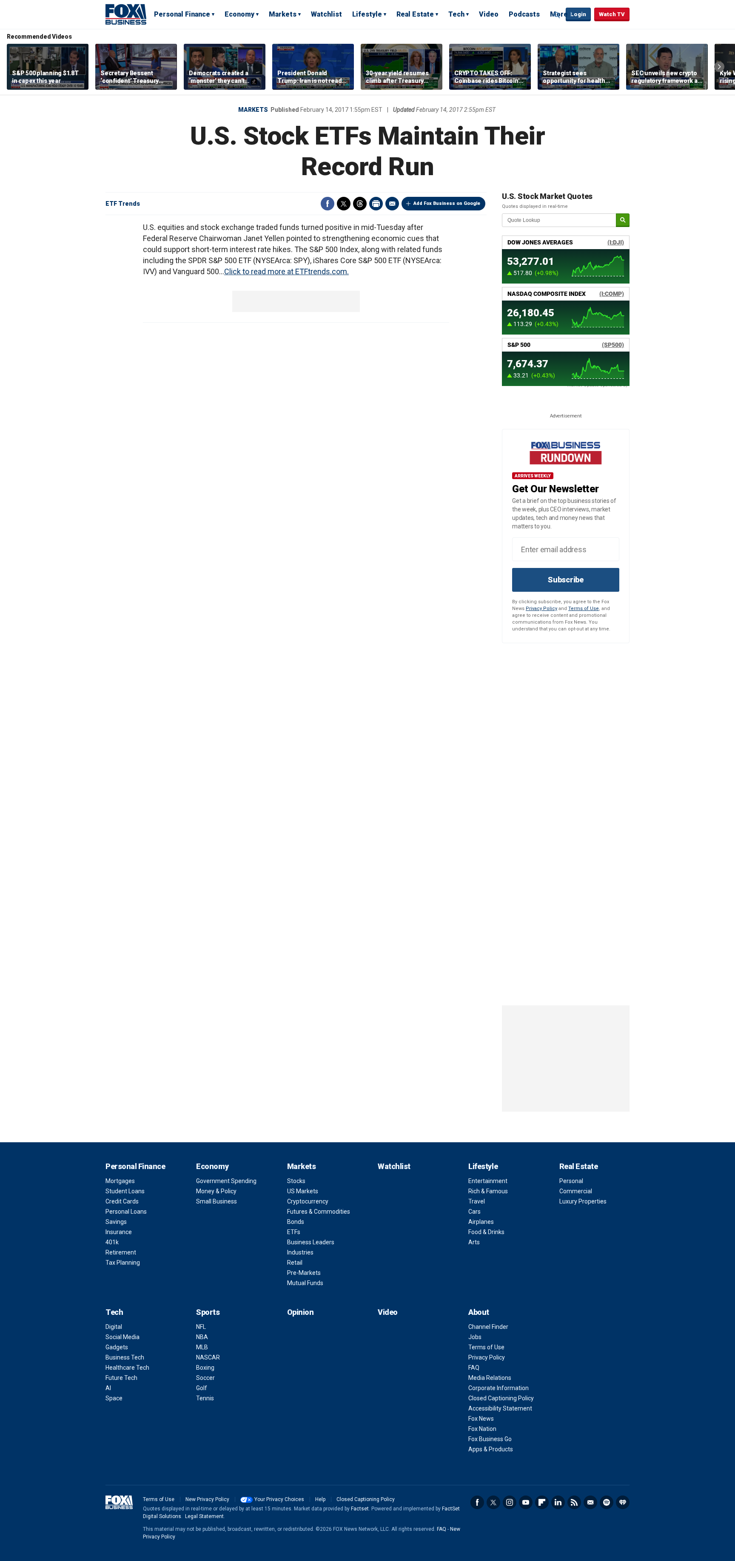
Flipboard (542, 1502)
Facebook (327, 203)
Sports (207, 1312)
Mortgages (120, 1181)
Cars (474, 1211)
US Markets (302, 1191)
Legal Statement (204, 1516)
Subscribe (566, 579)
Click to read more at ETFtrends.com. (286, 271)
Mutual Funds (305, 1283)
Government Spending (226, 1181)
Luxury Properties (583, 1201)
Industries (300, 1252)
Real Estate (415, 14)
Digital (113, 1326)
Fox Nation (482, 1428)
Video (489, 14)
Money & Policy (216, 1191)
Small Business (216, 1201)
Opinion (300, 1312)
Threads (360, 203)
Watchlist (326, 14)
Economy (239, 14)
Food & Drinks (486, 1232)
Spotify (606, 1502)
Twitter (343, 203)
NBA (202, 1337)
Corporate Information (498, 1388)
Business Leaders (310, 1242)
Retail (294, 1262)
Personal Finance (182, 14)
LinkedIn (558, 1502)
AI (108, 1388)
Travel (476, 1201)
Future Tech (121, 1377)
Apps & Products (490, 1449)
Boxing (205, 1367)
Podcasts (524, 14)
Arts (474, 1242)
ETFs (293, 1232)
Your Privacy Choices (279, 1499)
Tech (456, 14)
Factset (360, 1509)
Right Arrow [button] (719, 67)
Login (578, 14)
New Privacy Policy (207, 1499)
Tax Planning (122, 1262)
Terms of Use (583, 608)
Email (392, 203)
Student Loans (125, 1191)
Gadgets (116, 1347)
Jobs (474, 1337)
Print (376, 203)
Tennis (205, 1398)
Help (320, 1499)
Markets (282, 14)
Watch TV (612, 14)
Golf (201, 1388)
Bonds (295, 1221)
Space (113, 1398)
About (478, 1312)
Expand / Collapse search (557, 15)
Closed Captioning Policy (501, 1398)
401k (112, 1242)
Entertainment (487, 1181)
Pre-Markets (304, 1272)
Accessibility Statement (500, 1408)
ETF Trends (122, 203)
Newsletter (590, 1502)
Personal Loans (126, 1211)
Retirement (120, 1252)
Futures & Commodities (318, 1211)
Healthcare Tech (127, 1367)
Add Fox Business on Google (446, 203)
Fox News (481, 1418)
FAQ (473, 1367)
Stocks (296, 1181)
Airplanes (481, 1221)
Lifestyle (367, 14)
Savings (116, 1221)
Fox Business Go (490, 1439)
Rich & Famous (488, 1191)
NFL (201, 1326)
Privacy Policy (541, 608)
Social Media (122, 1337)
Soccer (205, 1377)
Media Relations (489, 1377)
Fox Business (125, 14)
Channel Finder (488, 1326)
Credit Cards (122, 1201)
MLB (202, 1347)
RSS (574, 1502)
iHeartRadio (623, 1502)
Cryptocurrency (307, 1201)
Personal (571, 1181)
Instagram (509, 1502)
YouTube (526, 1502)
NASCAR (208, 1357)
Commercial (575, 1191)
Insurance (118, 1232)
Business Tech (124, 1357)
